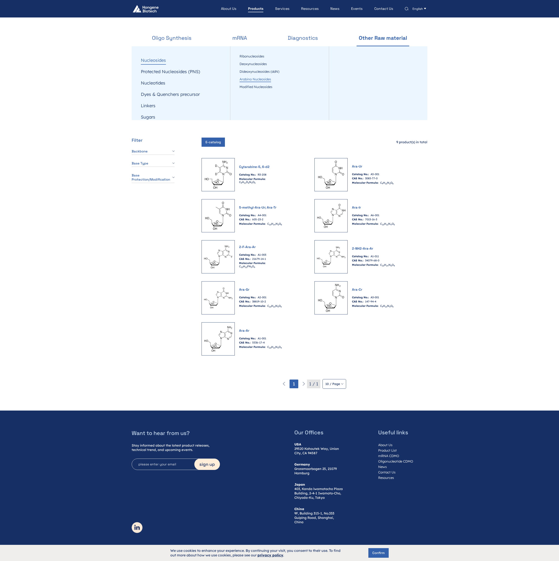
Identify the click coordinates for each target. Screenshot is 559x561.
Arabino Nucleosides (255, 79)
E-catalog (213, 142)
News (334, 8)
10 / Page (332, 384)
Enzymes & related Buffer (167, 49)
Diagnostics (303, 38)
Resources (310, 8)
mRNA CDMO (388, 456)
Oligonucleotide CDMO (395, 461)
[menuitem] (222, 8)
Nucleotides (153, 83)
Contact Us (383, 8)
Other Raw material (383, 38)
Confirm (378, 553)
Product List (387, 450)
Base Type (140, 163)
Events (356, 8)
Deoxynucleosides (253, 64)
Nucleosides (153, 60)
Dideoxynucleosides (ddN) (259, 72)
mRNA (239, 38)
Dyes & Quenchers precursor (170, 94)
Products (255, 8)
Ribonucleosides (252, 56)
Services (282, 8)
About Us (228, 8)
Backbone (140, 151)
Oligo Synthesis (172, 38)
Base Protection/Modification (151, 177)
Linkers (148, 105)
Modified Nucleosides (256, 87)
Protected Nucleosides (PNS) (170, 71)
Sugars (148, 117)
